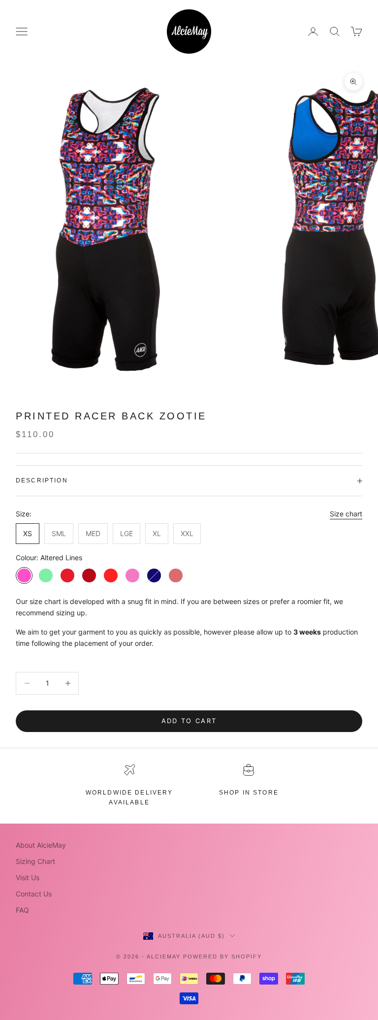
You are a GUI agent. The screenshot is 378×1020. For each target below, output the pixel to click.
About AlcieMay (41, 845)
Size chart (346, 514)
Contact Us (34, 894)
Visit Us (27, 877)
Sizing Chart (35, 861)
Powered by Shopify (222, 956)
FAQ (22, 910)
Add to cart (189, 721)
